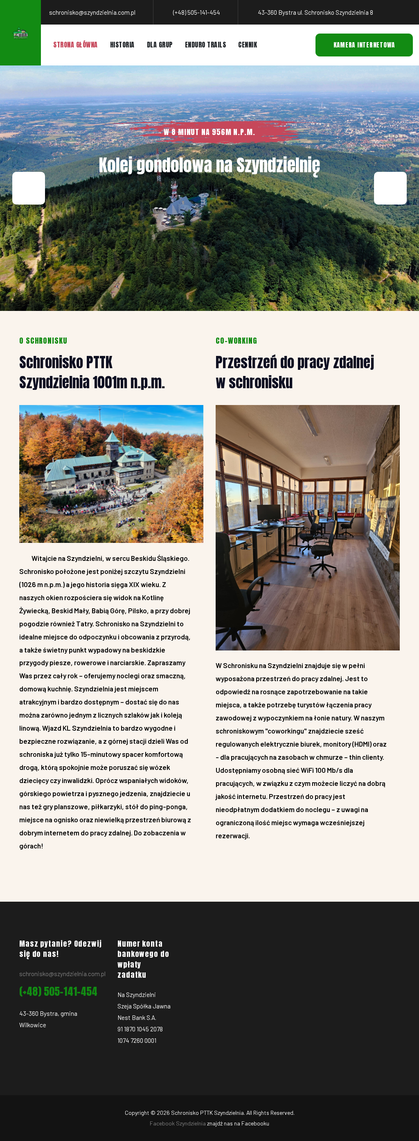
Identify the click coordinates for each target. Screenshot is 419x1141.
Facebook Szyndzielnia (178, 1123)
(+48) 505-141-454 (58, 991)
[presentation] (28, 188)
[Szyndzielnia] (20, 33)
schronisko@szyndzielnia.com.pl (62, 973)
